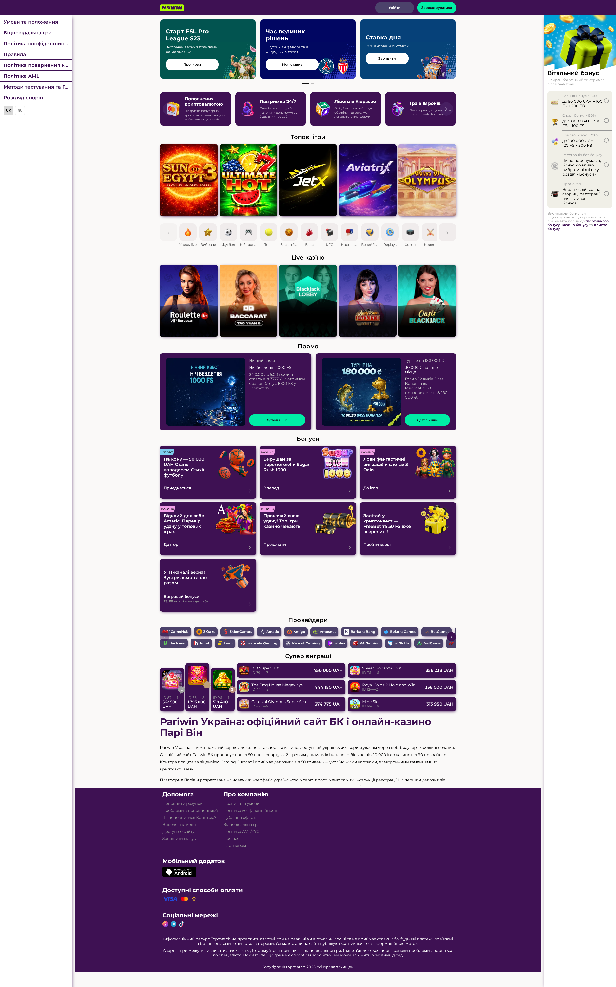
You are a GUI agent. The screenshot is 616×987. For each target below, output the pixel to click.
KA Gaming (370, 643)
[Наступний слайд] (446, 109)
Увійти (395, 8)
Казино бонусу (575, 225)
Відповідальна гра (27, 33)
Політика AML (21, 76)
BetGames (440, 632)
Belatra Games (403, 632)
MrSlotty (401, 643)
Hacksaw (177, 643)
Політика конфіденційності (38, 43)
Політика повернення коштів (38, 65)
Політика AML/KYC (241, 831)
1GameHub (179, 632)
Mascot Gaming (306, 643)
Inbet (204, 643)
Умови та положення (31, 22)
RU (20, 110)
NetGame (432, 643)
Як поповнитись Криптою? (189, 817)
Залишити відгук (179, 838)
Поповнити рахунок (182, 803)
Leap (228, 643)
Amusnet (328, 632)
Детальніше (277, 420)
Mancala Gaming (262, 643)
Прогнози (192, 64)
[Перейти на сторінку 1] (305, 83)
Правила (15, 54)
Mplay (339, 643)
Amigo (299, 632)
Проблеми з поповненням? (190, 810)
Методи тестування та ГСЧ (37, 87)
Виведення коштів (181, 824)
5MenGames (241, 632)
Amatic (272, 632)
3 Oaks (209, 632)
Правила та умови (241, 803)
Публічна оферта (240, 817)
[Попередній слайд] (169, 109)
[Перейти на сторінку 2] (312, 83)
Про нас (231, 838)
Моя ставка (292, 64)
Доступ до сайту (178, 831)
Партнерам (234, 845)
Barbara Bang (363, 632)
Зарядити (387, 58)
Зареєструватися (436, 8)
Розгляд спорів (23, 98)
